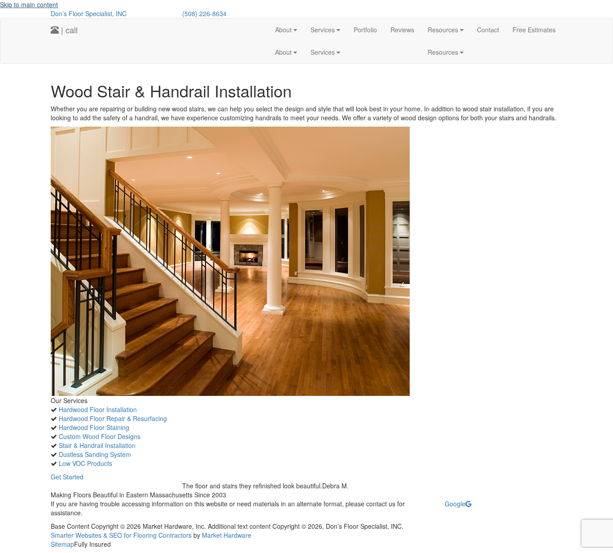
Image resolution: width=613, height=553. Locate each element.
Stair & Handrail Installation (97, 445)
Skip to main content (29, 4)
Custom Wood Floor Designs (99, 436)
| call (68, 29)
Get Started (67, 476)
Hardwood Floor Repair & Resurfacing (113, 418)
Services (324, 29)
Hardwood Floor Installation (98, 409)
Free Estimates (534, 29)
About (284, 29)
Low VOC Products (85, 463)
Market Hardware (226, 535)
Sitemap (62, 544)
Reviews (402, 29)
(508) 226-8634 (204, 13)
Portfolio (365, 29)
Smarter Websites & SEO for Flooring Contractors (121, 535)
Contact (488, 29)
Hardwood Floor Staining (94, 427)
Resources (444, 29)
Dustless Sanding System (95, 454)
